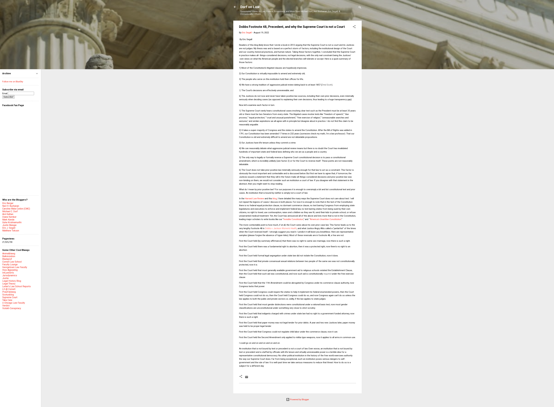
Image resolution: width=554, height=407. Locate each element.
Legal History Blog (11, 281)
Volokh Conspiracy (11, 308)
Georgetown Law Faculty (14, 267)
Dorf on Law (249, 7)
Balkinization (8, 256)
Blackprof (7, 259)
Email (5, 93)
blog (275, 198)
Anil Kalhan (7, 214)
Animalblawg (8, 253)
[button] (354, 27)
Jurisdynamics (9, 275)
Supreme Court (9, 297)
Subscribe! (8, 97)
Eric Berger (7, 203)
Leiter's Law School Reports (16, 286)
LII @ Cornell (8, 289)
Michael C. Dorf (10, 211)
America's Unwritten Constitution (325, 219)
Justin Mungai (9, 225)
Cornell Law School (12, 261)
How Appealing (10, 270)
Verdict (6, 305)
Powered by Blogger (299, 399)
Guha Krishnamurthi (11, 222)
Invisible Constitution (293, 219)
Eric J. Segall (8, 227)
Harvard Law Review (254, 198)
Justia (5, 278)
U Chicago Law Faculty (13, 302)
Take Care (7, 300)
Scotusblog (8, 294)
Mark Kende (8, 219)
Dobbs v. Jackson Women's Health (281, 228)
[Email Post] (246, 378)
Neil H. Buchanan (10, 206)
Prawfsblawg (9, 292)
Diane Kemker (9, 217)
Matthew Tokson (10, 230)
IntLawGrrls (8, 272)
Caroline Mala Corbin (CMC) (16, 208)
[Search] (360, 7)
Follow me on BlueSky (12, 81)
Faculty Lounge (10, 264)
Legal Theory (8, 283)
